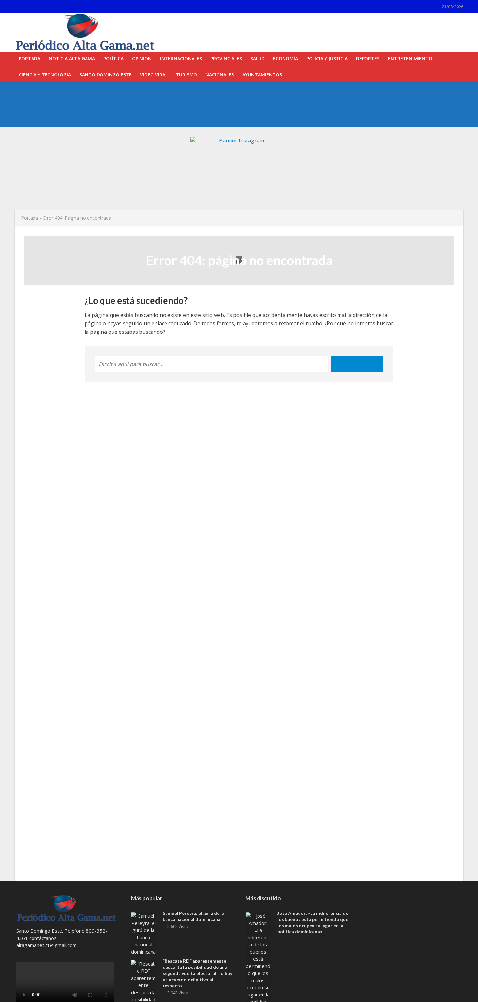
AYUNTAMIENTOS (262, 75)
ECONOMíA (285, 58)
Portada (29, 218)
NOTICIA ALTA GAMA (72, 58)
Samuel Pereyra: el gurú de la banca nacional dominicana (193, 916)
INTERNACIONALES (181, 58)
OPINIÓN (142, 58)
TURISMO (186, 75)
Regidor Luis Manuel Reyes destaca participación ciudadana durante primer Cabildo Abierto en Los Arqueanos (217, 95)
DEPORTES (367, 58)
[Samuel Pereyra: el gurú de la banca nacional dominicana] (143, 933)
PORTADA (29, 58)
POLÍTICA (113, 58)
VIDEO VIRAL (153, 75)
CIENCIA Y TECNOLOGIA (45, 75)
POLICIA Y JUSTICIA (327, 58)
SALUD (257, 58)
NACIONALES (220, 75)
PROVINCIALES (226, 58)
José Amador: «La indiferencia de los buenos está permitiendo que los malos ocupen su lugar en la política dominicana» (225, 110)
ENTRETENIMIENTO (410, 58)
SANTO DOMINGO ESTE (105, 75)
